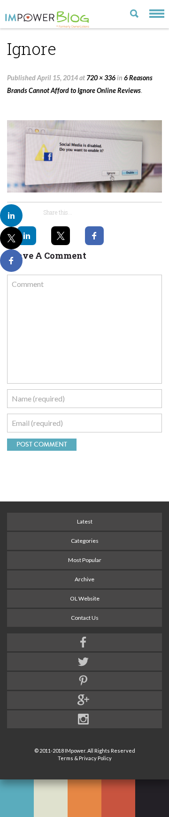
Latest (84, 521)
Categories (85, 540)
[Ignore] (84, 156)
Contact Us (85, 617)
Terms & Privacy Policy (85, 758)
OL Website (85, 598)
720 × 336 (100, 78)
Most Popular (84, 559)
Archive (84, 579)
